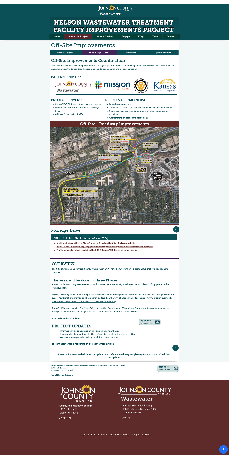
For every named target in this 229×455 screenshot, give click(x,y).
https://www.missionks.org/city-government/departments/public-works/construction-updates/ (105, 246)
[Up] (176, 229)
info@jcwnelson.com (64, 368)
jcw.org (126, 417)
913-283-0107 (69, 370)
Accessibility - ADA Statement (63, 375)
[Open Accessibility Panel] (223, 449)
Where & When (106, 343)
